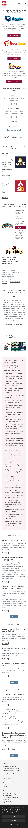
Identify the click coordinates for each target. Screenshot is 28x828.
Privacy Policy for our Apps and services (13, 794)
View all (14, 617)
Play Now (14, 36)
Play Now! (20, 228)
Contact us (8, 164)
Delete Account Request (9, 803)
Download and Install (14, 130)
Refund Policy (6, 799)
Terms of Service (7, 801)
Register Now (14, 81)
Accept (14, 816)
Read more (5, 552)
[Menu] (25, 3)
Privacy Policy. (9, 812)
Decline (14, 820)
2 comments (14, 749)
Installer (15, 774)
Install (14, 103)
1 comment (13, 728)
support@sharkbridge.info (13, 768)
